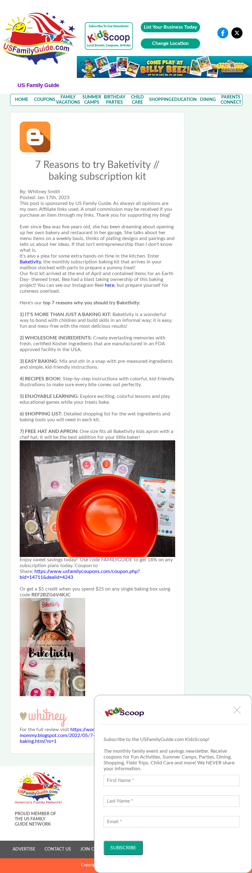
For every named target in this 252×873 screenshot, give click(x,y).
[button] (237, 710)
